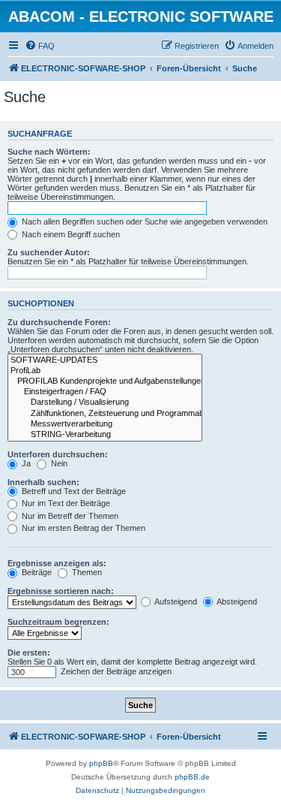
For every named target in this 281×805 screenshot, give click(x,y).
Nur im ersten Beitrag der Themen (82, 527)
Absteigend (236, 601)
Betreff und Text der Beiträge (72, 491)
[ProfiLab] (105, 371)
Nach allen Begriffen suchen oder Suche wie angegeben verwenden (143, 221)
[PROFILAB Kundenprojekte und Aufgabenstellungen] (105, 381)
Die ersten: (28, 652)
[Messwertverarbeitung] (105, 424)
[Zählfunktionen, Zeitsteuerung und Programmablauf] (105, 414)
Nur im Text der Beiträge (64, 503)
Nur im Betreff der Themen (68, 515)
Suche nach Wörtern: (49, 151)
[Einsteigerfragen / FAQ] (105, 392)
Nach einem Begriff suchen (69, 234)
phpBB (101, 763)
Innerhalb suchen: (43, 482)
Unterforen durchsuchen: (57, 454)
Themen (86, 572)
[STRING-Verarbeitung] (105, 435)
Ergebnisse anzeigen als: (56, 563)
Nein (58, 463)
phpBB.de (192, 777)
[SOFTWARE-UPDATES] (105, 360)
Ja (25, 463)
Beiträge (35, 572)
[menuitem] (40, 46)
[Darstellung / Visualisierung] (105, 402)
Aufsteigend (175, 601)
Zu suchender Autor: (48, 252)
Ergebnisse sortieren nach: (60, 590)
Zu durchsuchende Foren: (59, 322)
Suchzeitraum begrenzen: (58, 621)
